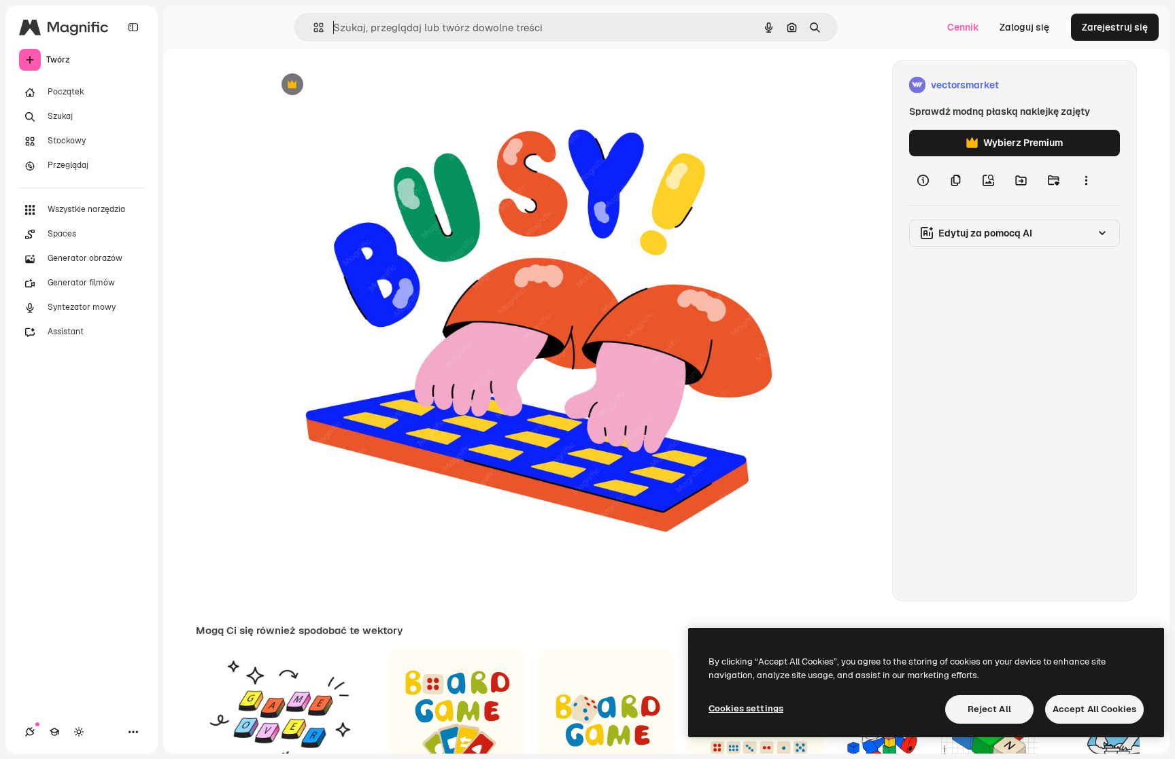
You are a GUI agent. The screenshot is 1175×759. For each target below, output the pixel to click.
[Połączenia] (30, 732)
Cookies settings (746, 708)
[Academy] (54, 732)
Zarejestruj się (1115, 27)
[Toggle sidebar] (133, 27)
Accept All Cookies (1094, 709)
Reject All (989, 709)
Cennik (963, 27)
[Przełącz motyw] (79, 732)
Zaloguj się (1024, 27)
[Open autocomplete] (313, 27)
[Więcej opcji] (1086, 180)
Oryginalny (362, 85)
